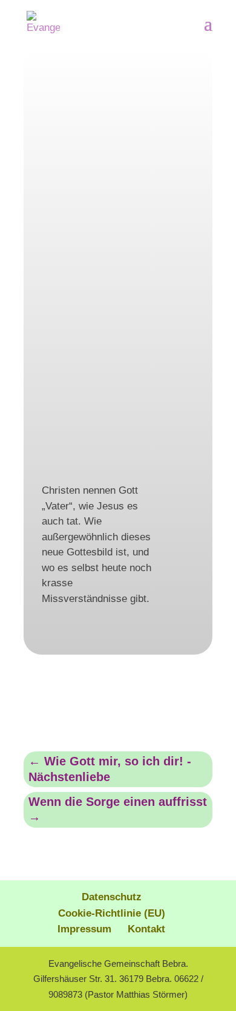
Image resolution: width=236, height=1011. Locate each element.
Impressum (84, 929)
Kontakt (146, 929)
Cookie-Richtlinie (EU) (111, 913)
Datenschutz (112, 897)
